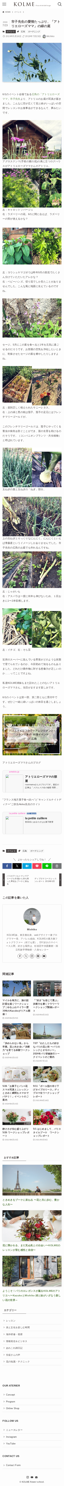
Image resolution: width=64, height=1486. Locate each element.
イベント (11, 31)
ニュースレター (14, 1430)
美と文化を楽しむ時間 (18, 1327)
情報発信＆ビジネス (16, 1341)
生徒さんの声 (13, 1355)
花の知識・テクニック (18, 1361)
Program (10, 1401)
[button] (7, 866)
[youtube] (44, 956)
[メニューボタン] (4, 4)
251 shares (31, 813)
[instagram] (32, 956)
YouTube (10, 1443)
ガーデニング (34, 31)
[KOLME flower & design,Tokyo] (32, 4)
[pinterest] (38, 956)
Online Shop (12, 1408)
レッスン (10, 1320)
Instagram (11, 1437)
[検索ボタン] (59, 4)
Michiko (32, 929)
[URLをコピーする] (57, 866)
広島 (23, 31)
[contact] (36, 1477)
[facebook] (20, 956)
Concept (10, 1394)
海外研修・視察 (14, 1334)
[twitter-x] (26, 956)
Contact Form (13, 1465)
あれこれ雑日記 (14, 1348)
